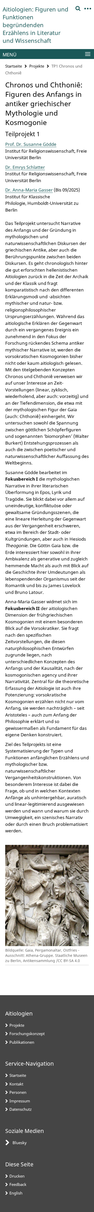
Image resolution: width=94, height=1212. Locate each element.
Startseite (13, 66)
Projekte (36, 66)
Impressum (19, 1100)
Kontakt (16, 1083)
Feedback (17, 1184)
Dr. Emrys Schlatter (25, 167)
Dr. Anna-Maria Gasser (29, 190)
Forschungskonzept (27, 1033)
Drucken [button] (17, 1176)
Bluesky (20, 1142)
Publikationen (21, 1042)
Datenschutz (20, 1109)
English (15, 1193)
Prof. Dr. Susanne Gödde (30, 144)
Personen (17, 1092)
